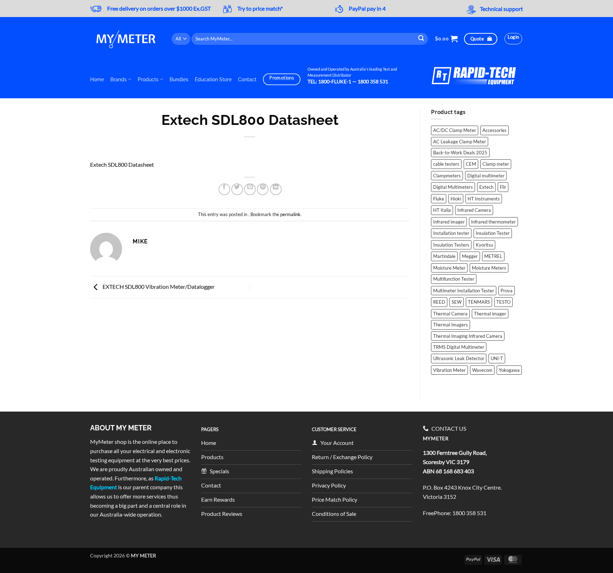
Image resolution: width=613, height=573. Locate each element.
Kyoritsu (484, 245)
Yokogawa (509, 370)
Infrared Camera (474, 210)
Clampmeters (447, 175)
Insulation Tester (493, 233)
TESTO (503, 302)
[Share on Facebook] (224, 189)
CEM (471, 164)
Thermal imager (490, 313)
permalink (290, 214)
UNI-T (497, 358)
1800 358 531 (469, 512)
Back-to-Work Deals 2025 (460, 152)
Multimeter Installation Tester (463, 290)
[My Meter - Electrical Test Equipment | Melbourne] (125, 39)
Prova (507, 290)
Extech (486, 187)
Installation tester (451, 233)
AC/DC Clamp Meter (454, 130)
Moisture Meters (489, 268)
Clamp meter (495, 164)
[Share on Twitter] (237, 189)
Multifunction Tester (453, 279)
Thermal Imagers (450, 324)
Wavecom (482, 370)
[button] (446, 38)
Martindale (444, 256)
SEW (457, 302)
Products (148, 79)
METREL (493, 256)
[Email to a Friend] (250, 189)
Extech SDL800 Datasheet (122, 164)
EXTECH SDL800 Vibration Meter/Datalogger (158, 286)
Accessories (494, 130)
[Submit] (421, 39)
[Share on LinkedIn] (276, 189)
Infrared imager (449, 222)
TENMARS (479, 302)
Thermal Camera (450, 313)
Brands (118, 79)
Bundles (179, 79)
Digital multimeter (485, 175)
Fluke (438, 199)
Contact (247, 79)
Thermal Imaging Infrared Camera (467, 336)
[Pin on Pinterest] (263, 189)
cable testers (446, 164)
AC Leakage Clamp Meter (459, 141)
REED (439, 302)
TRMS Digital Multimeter (458, 347)
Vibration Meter (449, 370)
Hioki (456, 199)
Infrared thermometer (493, 222)
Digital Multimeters (453, 187)
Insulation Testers (451, 245)
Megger (470, 256)
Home (97, 79)
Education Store (213, 79)
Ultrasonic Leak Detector (458, 358)
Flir (503, 187)
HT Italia (442, 210)
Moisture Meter (449, 268)
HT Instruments (484, 199)
